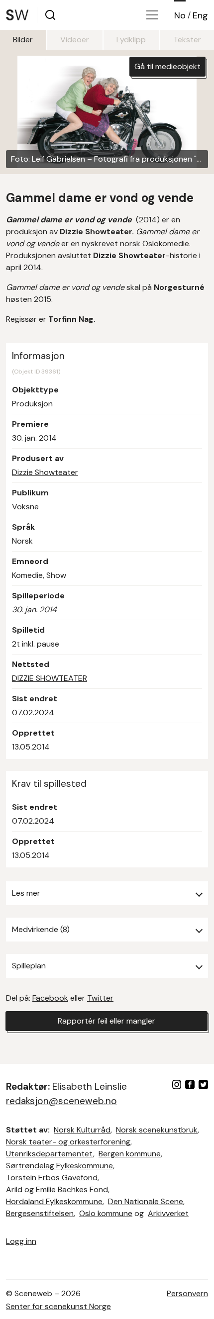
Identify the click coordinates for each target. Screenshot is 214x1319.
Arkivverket (168, 1213)
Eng (200, 15)
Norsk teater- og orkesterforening (68, 1141)
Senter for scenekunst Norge (58, 1306)
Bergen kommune (130, 1153)
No (180, 15)
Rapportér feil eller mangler (106, 1021)
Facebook (50, 998)
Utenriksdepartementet (49, 1153)
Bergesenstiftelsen (40, 1213)
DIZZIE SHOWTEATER (49, 678)
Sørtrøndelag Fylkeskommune (59, 1165)
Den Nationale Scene (145, 1201)
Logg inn (21, 1241)
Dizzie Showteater (45, 472)
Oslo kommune (105, 1213)
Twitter (100, 998)
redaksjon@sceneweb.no (61, 1101)
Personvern (187, 1293)
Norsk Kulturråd (82, 1130)
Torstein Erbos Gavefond (52, 1177)
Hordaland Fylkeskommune (54, 1201)
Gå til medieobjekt (167, 66)
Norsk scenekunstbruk (157, 1130)
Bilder (23, 39)
